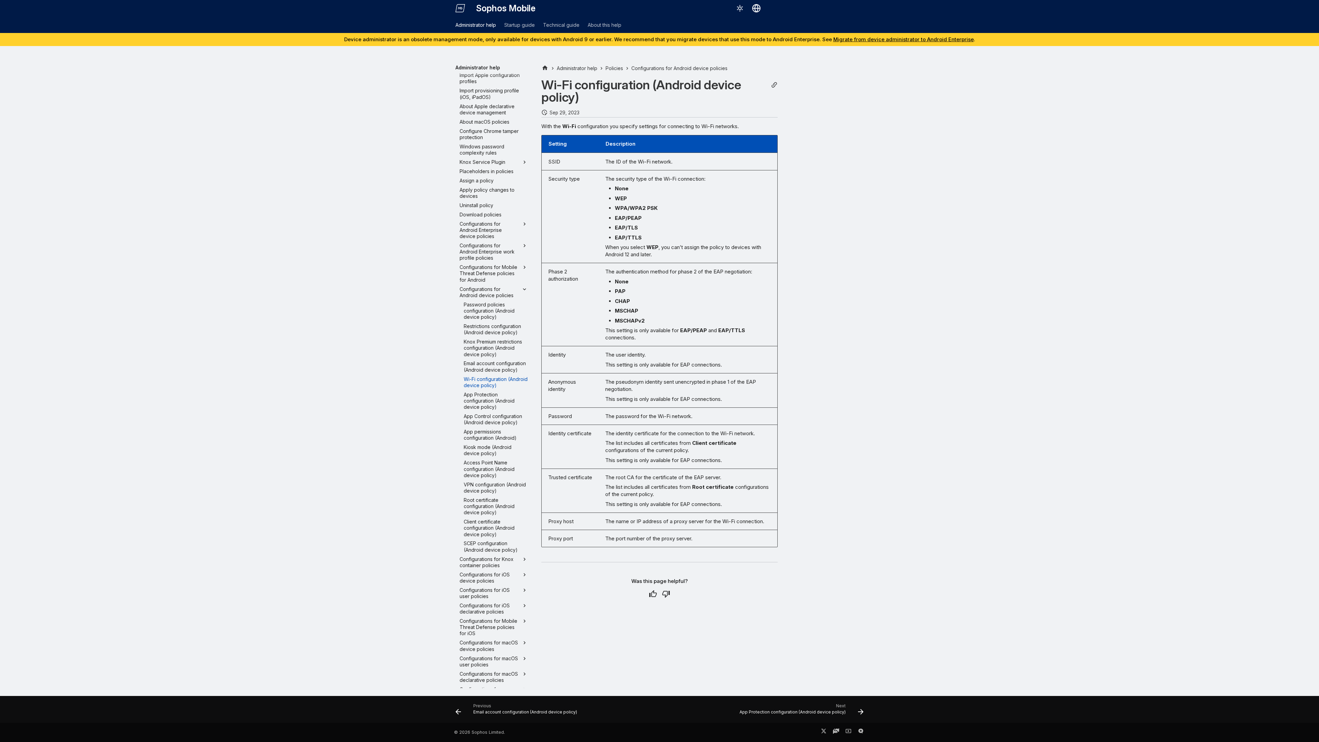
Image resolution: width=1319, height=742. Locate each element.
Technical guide (561, 25)
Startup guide (519, 25)
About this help (604, 25)
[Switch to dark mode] (740, 8)
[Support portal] (836, 732)
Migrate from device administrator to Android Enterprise (903, 39)
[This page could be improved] (666, 594)
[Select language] (756, 8)
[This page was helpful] (653, 594)
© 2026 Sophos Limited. (479, 732)
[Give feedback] (860, 732)
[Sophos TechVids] (848, 732)
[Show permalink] (774, 85)
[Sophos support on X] (823, 732)
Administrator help (475, 25)
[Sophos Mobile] (460, 8)
